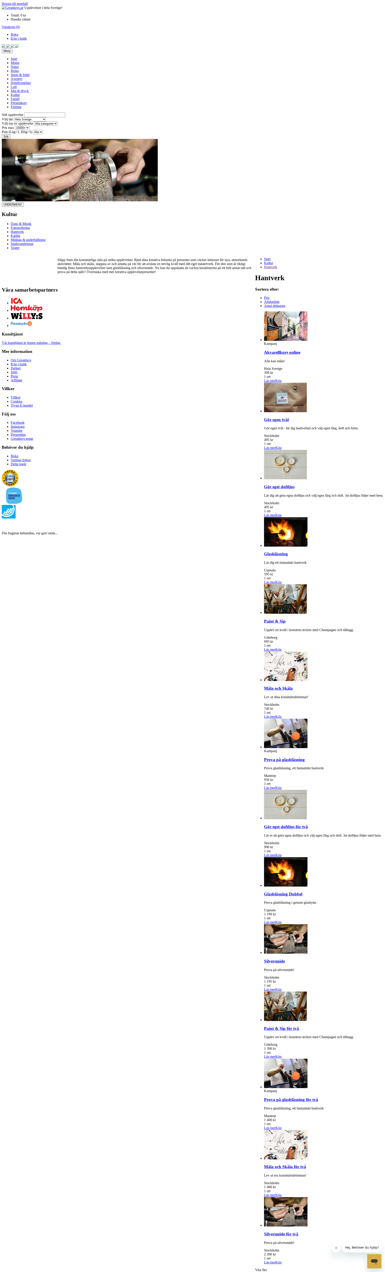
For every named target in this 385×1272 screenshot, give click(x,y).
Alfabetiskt (271, 302)
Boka (14, 34)
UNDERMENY (13, 204)
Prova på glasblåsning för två (291, 1099)
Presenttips (18, 434)
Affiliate (16, 380)
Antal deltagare (274, 306)
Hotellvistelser (21, 83)
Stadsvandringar (22, 244)
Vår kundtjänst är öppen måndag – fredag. (31, 343)
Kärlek (15, 236)
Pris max (8, 128)
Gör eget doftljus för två (286, 826)
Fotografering (20, 228)
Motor (15, 63)
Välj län (7, 119)
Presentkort (19, 103)
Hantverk (17, 232)
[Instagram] (8, 46)
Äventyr (16, 79)
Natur (15, 67)
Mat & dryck (20, 91)
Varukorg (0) (11, 27)
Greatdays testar (22, 438)
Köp (278, 381)
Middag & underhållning (28, 240)
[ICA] (17, 303)
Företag (16, 107)
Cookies (16, 401)
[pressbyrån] (21, 325)
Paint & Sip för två (281, 1028)
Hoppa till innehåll (15, 4)
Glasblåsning (276, 554)
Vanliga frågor (21, 460)
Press (14, 376)
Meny (7, 51)
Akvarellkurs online (282, 352)
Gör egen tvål (276, 419)
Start (14, 59)
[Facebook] (4, 46)
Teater (15, 248)
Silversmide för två (281, 1234)
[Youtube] (13, 46)
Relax (15, 71)
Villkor (15, 397)
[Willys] (27, 318)
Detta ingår (18, 464)
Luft (14, 87)
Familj (15, 99)
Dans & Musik (21, 224)
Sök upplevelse (12, 115)
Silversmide (274, 961)
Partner (16, 368)
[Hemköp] (26, 310)
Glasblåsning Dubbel (283, 894)
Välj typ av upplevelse (17, 123)
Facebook (18, 422)
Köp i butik (19, 38)
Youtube (17, 430)
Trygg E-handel (22, 405)
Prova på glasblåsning (284, 759)
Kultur (15, 95)
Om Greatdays (21, 360)
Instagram (18, 426)
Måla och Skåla (278, 688)
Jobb (14, 372)
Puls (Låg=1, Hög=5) (17, 132)
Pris (266, 298)
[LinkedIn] (17, 46)
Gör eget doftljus (279, 486)
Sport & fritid (20, 75)
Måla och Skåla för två (285, 1166)
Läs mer (269, 381)
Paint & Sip (275, 621)
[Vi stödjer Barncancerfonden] (14, 503)
